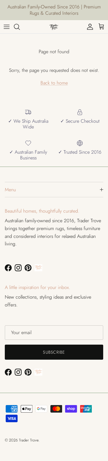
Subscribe (54, 352)
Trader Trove (28, 440)
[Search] (19, 26)
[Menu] (6, 26)
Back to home (54, 82)
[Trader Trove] (54, 27)
